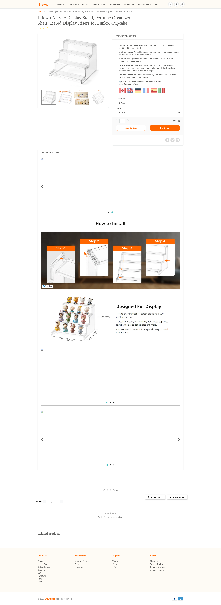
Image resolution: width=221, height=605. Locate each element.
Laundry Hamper (99, 4)
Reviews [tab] (38, 501)
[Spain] (154, 90)
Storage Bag (129, 4)
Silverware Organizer (79, 4)
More (157, 4)
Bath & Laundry (45, 567)
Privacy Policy (156, 564)
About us (154, 561)
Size (119, 108)
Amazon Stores (82, 561)
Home (40, 11)
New (40, 579)
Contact (115, 564)
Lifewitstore (50, 599)
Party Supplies (144, 4)
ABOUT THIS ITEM (50, 152)
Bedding (41, 570)
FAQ (114, 567)
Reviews (79, 567)
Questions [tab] (55, 501)
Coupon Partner (157, 570)
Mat (39, 573)
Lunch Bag (115, 4)
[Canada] (122, 90)
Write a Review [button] (178, 497)
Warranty (116, 561)
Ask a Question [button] (156, 497)
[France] (146, 90)
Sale (40, 582)
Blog (77, 564)
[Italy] (161, 90)
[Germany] (138, 90)
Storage (60, 4)
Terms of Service (157, 567)
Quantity (121, 99)
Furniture (42, 576)
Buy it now (165, 128)
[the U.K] (126, 90)
